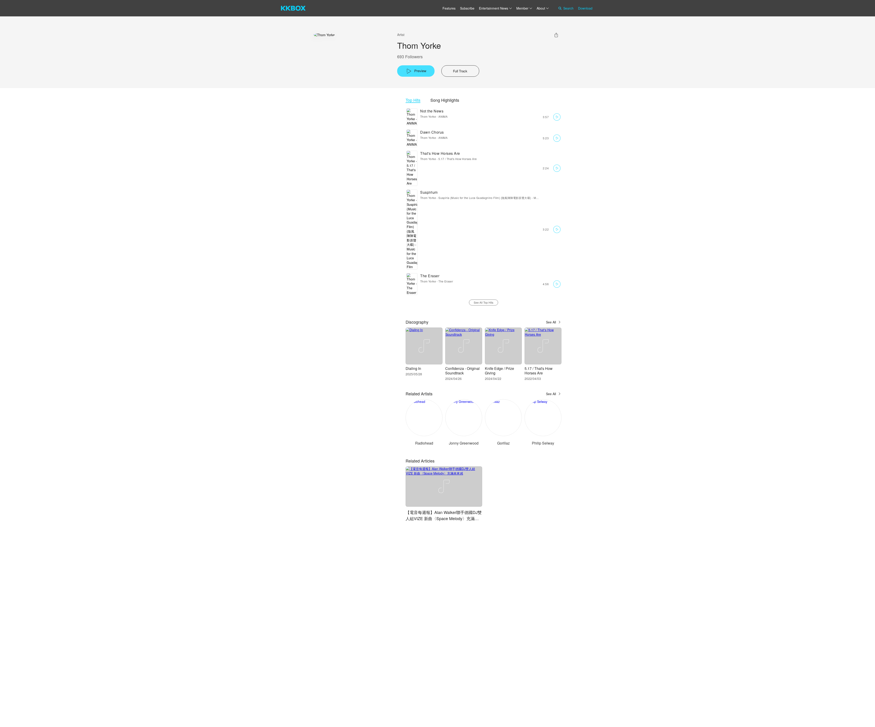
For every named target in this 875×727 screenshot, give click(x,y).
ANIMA (443, 116)
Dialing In (413, 368)
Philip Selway (543, 443)
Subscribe (467, 8)
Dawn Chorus (432, 132)
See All (551, 322)
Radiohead (424, 443)
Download (585, 8)
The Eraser (429, 275)
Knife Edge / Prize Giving (499, 371)
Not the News (431, 111)
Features (449, 8)
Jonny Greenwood (464, 443)
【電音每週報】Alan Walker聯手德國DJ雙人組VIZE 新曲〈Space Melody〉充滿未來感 (444, 518)
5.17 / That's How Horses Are (457, 159)
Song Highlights (444, 100)
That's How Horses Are (440, 153)
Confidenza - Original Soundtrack (462, 371)
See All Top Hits (483, 302)
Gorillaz (503, 443)
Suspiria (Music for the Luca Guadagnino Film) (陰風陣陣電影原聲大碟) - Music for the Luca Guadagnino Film (509, 198)
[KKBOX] (293, 8)
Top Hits (413, 100)
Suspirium (429, 192)
